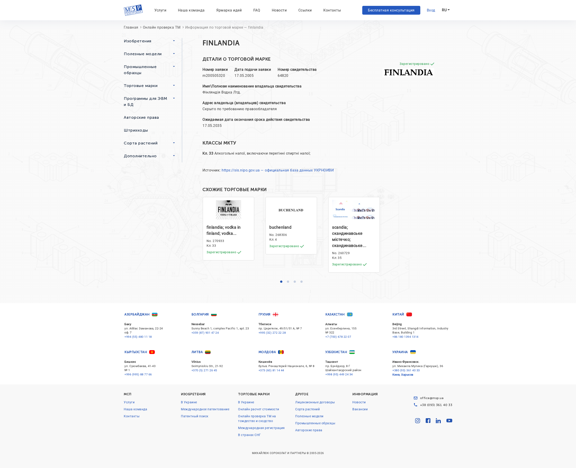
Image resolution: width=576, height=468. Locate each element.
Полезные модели (309, 416)
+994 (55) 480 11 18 (138, 336)
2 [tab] (289, 283)
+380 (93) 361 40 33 (406, 370)
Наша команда (191, 10)
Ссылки (305, 10)
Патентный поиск (195, 416)
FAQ (256, 10)
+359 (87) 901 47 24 (205, 332)
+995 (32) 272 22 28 (272, 332)
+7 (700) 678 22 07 (338, 336)
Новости (279, 10)
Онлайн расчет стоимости (258, 409)
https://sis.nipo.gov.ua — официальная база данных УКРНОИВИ (278, 170)
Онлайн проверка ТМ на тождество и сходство (257, 418)
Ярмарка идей (229, 10)
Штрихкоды (136, 130)
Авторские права (141, 117)
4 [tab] (302, 283)
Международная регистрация (261, 428)
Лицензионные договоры (315, 402)
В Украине (189, 402)
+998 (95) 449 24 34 (339, 374)
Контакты (332, 10)
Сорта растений (307, 409)
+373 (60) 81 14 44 (271, 370)
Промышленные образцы (315, 423)
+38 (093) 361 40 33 (436, 405)
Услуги (129, 402)
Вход (431, 10)
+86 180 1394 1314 (405, 336)
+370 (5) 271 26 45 (204, 370)
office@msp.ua (432, 398)
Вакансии (360, 409)
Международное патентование (205, 409)
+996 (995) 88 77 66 (138, 374)
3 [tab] (296, 283)
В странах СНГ (249, 435)
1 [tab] (282, 283)
